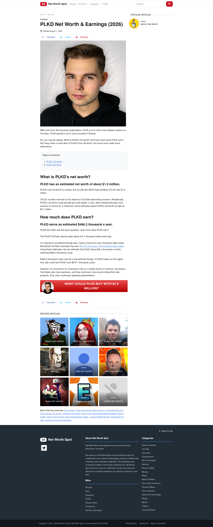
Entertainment (148, 456)
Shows (145, 498)
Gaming (51, 14)
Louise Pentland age (99, 416)
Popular (73, 3)
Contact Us (90, 506)
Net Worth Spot (57, 4)
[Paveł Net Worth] (113, 362)
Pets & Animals (148, 490)
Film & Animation (149, 460)
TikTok (105, 3)
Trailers (145, 506)
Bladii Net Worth (113, 341)
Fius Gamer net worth (51, 413)
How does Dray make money (90, 410)
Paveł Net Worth (113, 371)
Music (144, 475)
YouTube (82, 3)
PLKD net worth (54, 161)
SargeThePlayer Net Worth (54, 370)
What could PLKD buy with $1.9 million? (92, 286)
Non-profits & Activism (151, 483)
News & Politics (148, 479)
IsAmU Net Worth (149, 24)
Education (146, 452)
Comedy (145, 448)
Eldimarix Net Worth (84, 401)
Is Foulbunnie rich (114, 410)
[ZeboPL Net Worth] (54, 332)
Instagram (94, 3)
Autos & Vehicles (149, 445)
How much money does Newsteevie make (67, 416)
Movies (145, 471)
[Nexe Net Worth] (84, 362)
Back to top (167, 430)
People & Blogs (148, 487)
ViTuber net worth (71, 413)
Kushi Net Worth (54, 401)
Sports (144, 502)
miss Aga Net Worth (84, 341)
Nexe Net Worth (84, 371)
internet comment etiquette (58, 420)
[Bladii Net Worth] (113, 332)
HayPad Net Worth (113, 401)
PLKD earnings (53, 164)
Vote (87, 491)
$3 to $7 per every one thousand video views (102, 246)
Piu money (69, 410)
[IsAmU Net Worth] (134, 23)
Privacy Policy (91, 502)
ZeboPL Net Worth (54, 341)
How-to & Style (148, 467)
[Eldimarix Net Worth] (84, 392)
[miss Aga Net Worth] (84, 332)
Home (42, 14)
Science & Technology (151, 494)
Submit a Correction (93, 510)
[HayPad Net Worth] (113, 392)
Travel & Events (148, 509)
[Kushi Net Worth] (54, 392)
